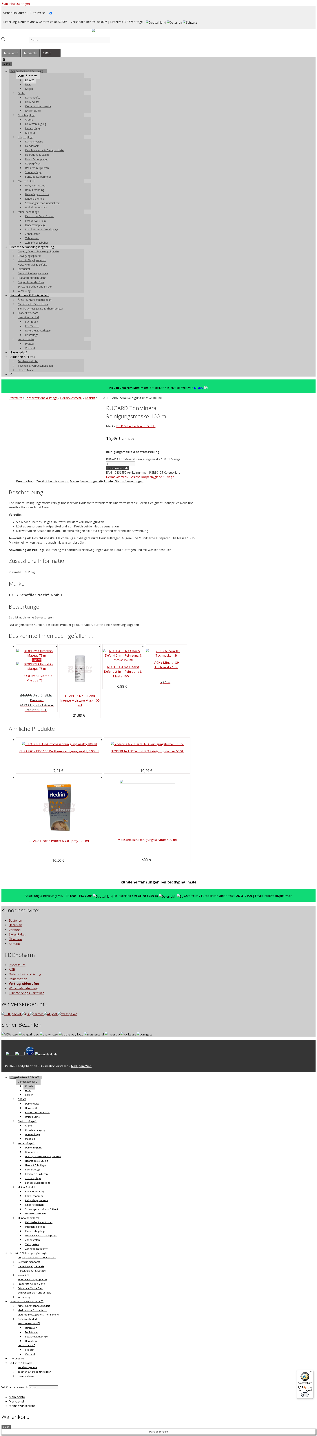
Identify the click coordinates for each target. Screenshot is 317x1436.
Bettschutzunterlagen (38, 330)
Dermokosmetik (27, 75)
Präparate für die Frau (31, 282)
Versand (15, 930)
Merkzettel (30, 53)
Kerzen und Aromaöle (38, 106)
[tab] (25, 481)
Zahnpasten (32, 238)
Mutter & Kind (26, 181)
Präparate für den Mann (32, 277)
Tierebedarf (18, 352)
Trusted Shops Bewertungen (123, 481)
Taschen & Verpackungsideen (35, 365)
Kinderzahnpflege (35, 225)
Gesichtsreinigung (35, 124)
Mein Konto (11, 53)
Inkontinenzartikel (28, 317)
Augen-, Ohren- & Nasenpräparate (38, 251)
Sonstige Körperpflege (38, 176)
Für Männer (32, 326)
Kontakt (14, 944)
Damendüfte (32, 97)
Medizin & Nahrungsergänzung (32, 247)
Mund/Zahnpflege (28, 212)
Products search (17, 40)
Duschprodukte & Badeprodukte (44, 150)
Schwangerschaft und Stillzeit (42, 203)
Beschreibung (25, 481)
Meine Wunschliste (22, 1406)
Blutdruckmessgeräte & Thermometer (40, 308)
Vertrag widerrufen (24, 983)
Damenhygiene (34, 141)
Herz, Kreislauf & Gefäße (32, 264)
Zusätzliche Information (52, 481)
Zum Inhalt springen (15, 4)
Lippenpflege (32, 128)
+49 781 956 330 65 (145, 896)
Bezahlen (15, 925)
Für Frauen (31, 321)
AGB (12, 969)
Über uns (15, 939)
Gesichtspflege (26, 115)
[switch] (305, 1394)
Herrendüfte (32, 102)
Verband (30, 348)
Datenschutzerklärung (25, 974)
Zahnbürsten (32, 234)
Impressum (17, 965)
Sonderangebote (28, 361)
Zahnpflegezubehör (36, 242)
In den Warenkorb (118, 468)
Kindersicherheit (34, 198)
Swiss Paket (17, 934)
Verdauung (24, 291)
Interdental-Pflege (35, 220)
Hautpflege (31, 335)
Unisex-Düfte (33, 110)
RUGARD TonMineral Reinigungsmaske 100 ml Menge (143, 459)
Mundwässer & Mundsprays (41, 229)
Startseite (15, 398)
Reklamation (18, 979)
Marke (74, 481)
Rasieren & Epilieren (37, 168)
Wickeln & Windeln (36, 207)
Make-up (30, 132)
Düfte (21, 93)
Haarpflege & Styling (37, 154)
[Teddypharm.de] (102, 31)
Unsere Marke (26, 370)
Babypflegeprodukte (37, 194)
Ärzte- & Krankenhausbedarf (35, 299)
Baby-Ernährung (34, 190)
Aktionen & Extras (22, 357)
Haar (28, 84)
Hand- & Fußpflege (36, 159)
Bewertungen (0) (91, 481)
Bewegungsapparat (29, 255)
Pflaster (29, 343)
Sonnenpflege (33, 172)
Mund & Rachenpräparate (33, 273)
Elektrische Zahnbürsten (39, 216)
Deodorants (32, 146)
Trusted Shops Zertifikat (26, 993)
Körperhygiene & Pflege (26, 71)
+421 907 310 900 (240, 896)
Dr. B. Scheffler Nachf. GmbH (135, 426)
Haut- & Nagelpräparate (32, 260)
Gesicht (29, 80)
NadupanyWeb (81, 1066)
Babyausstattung (35, 185)
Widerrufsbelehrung (24, 988)
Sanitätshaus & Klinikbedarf (29, 295)
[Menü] (311, 1372)
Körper (29, 88)
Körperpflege (25, 137)
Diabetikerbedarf (28, 313)
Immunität (24, 269)
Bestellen (15, 920)
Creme (29, 119)
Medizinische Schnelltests (33, 304)
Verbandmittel (26, 339)
